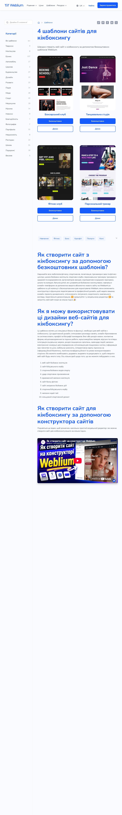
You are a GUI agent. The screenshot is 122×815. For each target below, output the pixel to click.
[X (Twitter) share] (116, 22)
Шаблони (50, 5)
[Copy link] (98, 22)
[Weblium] (14, 5)
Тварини (9, 46)
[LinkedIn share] (111, 22)
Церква (9, 67)
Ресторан (10, 140)
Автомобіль (11, 62)
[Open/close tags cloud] (116, 238)
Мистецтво (10, 51)
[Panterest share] (103, 22)
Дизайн (9, 77)
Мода (8, 93)
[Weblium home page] (38, 22)
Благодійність (12, 119)
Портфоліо (10, 129)
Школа (9, 145)
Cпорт (8, 98)
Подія (8, 88)
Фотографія (11, 124)
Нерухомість (11, 135)
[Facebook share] (107, 22)
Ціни (41, 5)
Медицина (10, 103)
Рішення (30, 5)
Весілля (9, 155)
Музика (9, 108)
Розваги (9, 82)
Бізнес (8, 56)
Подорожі (10, 150)
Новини (9, 114)
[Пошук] (7, 22)
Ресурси (60, 5)
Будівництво (11, 72)
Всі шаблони (11, 41)
